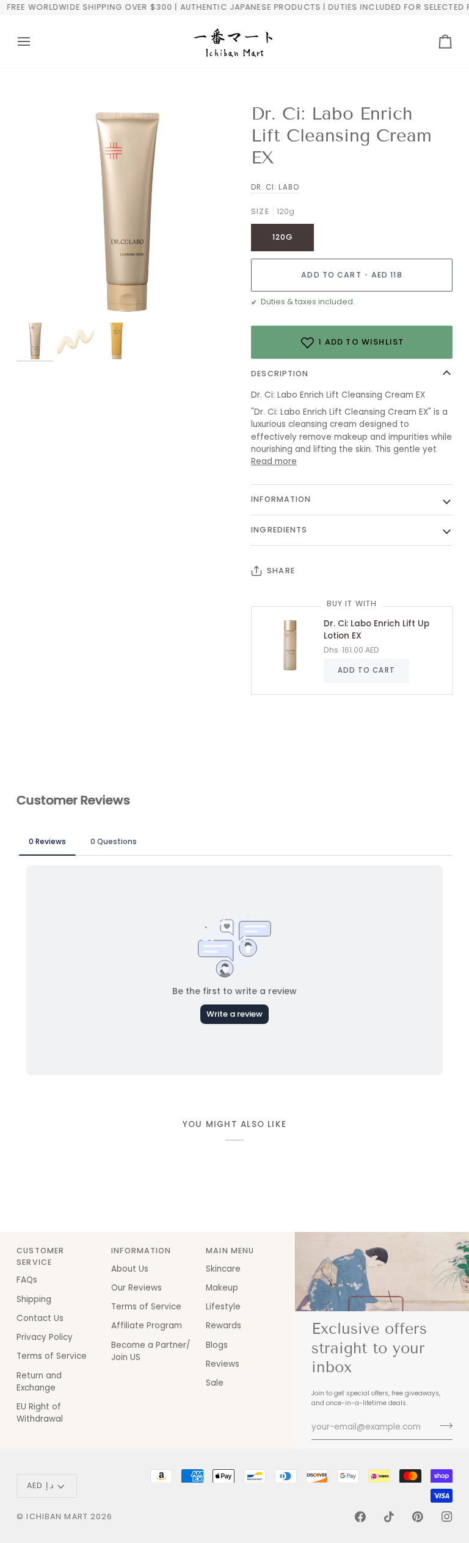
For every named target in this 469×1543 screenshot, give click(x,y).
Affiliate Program (146, 1325)
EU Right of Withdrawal (39, 1413)
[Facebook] (360, 1516)
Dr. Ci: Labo (275, 187)
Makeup (222, 1288)
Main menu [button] (230, 1250)
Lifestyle (223, 1306)
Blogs (217, 1345)
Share (281, 570)
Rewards (223, 1325)
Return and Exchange (39, 1382)
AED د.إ (40, 1485)
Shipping (33, 1299)
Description (279, 373)
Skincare (223, 1269)
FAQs (26, 1280)
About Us (129, 1269)
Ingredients (279, 529)
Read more (274, 461)
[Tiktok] (389, 1516)
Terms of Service (51, 1356)
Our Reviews (136, 1288)
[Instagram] (447, 1516)
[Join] (442, 1425)
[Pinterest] (417, 1516)
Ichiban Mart (57, 1516)
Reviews (222, 1364)
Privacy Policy (44, 1337)
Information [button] (141, 1250)
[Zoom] (125, 212)
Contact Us (40, 1318)
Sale (215, 1383)
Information (281, 499)
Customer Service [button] (40, 1256)
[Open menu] (34, 41)
